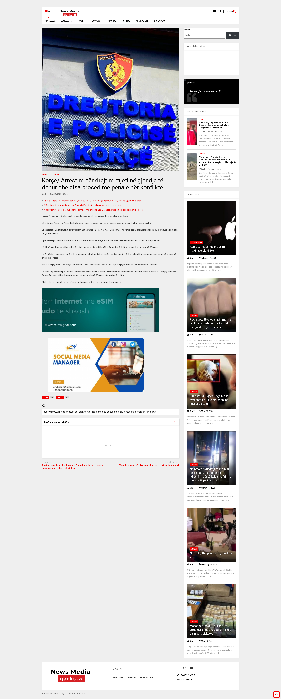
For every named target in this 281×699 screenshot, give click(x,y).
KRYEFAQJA (50, 21)
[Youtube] (214, 11)
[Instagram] (219, 11)
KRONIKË (112, 21)
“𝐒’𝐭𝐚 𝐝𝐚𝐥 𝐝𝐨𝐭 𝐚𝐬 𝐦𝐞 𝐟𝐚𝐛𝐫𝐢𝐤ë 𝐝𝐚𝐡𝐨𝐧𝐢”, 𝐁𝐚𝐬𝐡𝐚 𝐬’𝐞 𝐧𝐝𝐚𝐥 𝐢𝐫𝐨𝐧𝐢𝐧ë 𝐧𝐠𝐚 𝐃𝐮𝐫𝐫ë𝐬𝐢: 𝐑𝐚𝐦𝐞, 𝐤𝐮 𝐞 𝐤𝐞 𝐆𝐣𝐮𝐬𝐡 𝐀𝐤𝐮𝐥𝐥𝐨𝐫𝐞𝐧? (93, 201)
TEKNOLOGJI (96, 21)
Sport (202, 119)
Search (187, 30)
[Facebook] (224, 11)
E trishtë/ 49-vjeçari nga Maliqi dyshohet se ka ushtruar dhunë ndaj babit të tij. (209, 399)
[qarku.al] (67, 15)
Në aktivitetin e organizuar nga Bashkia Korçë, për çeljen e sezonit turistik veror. (83, 205)
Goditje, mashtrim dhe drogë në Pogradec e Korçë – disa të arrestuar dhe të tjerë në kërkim (73, 466)
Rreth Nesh (118, 677)
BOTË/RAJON (160, 21)
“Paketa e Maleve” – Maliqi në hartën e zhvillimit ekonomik (149, 465)
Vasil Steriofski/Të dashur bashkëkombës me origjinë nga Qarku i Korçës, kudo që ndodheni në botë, (93, 210)
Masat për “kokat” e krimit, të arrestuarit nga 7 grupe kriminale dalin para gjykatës (210, 629)
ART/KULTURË (142, 21)
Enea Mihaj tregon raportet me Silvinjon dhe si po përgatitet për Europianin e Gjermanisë (214, 125)
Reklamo (132, 677)
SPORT (81, 21)
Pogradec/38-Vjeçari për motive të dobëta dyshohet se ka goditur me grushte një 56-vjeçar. (211, 323)
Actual (202, 154)
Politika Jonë (146, 677)
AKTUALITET (67, 21)
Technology (196, 242)
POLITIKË (126, 21)
